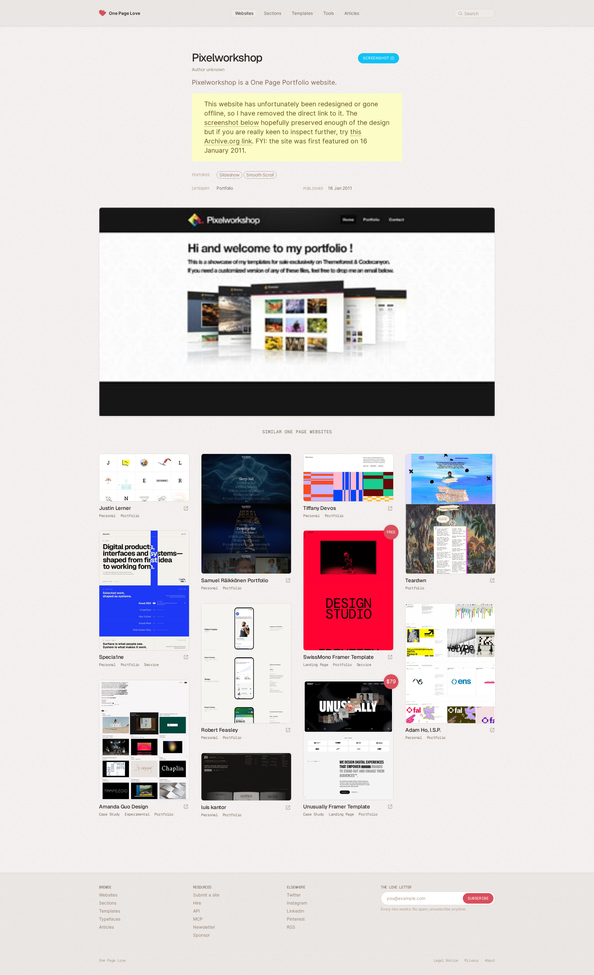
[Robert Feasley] (246, 663)
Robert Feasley (219, 730)
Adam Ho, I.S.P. (423, 730)
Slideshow (229, 174)
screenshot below (231, 122)
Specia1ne (111, 657)
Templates (109, 911)
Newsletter (204, 927)
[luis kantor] (246, 777)
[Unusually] (348, 740)
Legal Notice (446, 960)
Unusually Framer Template (336, 806)
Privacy (471, 960)
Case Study (109, 814)
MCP (198, 919)
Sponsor (201, 935)
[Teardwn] (450, 514)
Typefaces (109, 919)
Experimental (137, 814)
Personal (107, 516)
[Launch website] (186, 509)
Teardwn (415, 580)
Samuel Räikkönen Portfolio (234, 580)
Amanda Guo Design (123, 806)
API (196, 911)
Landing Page (315, 665)
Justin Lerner (115, 508)
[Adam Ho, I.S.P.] (450, 663)
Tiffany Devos (319, 508)
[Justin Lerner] (144, 478)
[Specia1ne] (144, 590)
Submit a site (206, 894)
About (490, 960)
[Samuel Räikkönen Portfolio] (246, 514)
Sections (107, 902)
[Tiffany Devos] (348, 478)
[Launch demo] (390, 657)
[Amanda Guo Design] (144, 740)
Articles (106, 927)
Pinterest (296, 919)
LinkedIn (295, 911)
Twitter (294, 894)
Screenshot (376, 58)
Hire (197, 902)
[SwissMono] (348, 590)
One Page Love (124, 13)
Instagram (297, 902)
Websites (108, 894)
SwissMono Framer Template (338, 657)
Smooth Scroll (260, 174)
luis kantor (213, 807)
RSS (291, 927)
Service (151, 665)
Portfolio (225, 188)
